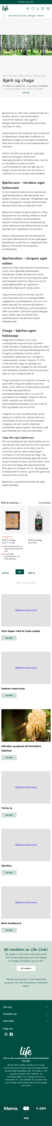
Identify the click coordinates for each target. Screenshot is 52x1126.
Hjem (5, 76)
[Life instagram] (5, 1035)
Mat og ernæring (25, 76)
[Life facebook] (11, 1035)
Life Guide (13, 76)
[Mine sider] (37, 8)
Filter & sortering (9, 503)
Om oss (7, 1007)
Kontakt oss (10, 1014)
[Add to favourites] (22, 508)
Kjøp (19, 572)
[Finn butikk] (28, 8)
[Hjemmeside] (5, 8)
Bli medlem (26, 969)
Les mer (9, 638)
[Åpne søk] (27, 15)
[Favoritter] (32, 8)
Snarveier (8, 1021)
